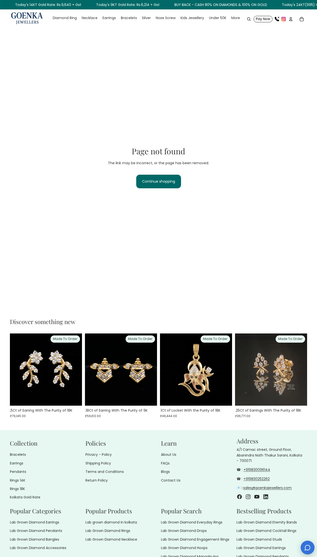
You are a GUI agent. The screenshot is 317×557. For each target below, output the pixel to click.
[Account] (290, 19)
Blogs (165, 471)
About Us (168, 454)
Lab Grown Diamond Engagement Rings (195, 539)
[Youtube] (257, 496)
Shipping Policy (98, 463)
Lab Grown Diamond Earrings (34, 522)
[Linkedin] (266, 496)
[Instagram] (283, 19)
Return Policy (96, 480)
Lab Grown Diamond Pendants (36, 530)
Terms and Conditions (104, 471)
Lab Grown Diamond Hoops (184, 547)
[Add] (74, 397)
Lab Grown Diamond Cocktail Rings (266, 530)
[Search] (248, 19)
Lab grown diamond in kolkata (111, 522)
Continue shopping (158, 181)
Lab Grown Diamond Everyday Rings (191, 522)
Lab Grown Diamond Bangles (34, 539)
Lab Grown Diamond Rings (107, 530)
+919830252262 (256, 478)
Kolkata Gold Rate (25, 497)
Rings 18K (17, 488)
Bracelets (18, 454)
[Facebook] (239, 496)
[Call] (277, 19)
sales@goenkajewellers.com (267, 487)
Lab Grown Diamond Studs (259, 539)
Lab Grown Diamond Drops (184, 530)
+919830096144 (256, 469)
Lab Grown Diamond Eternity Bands (267, 522)
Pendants (18, 471)
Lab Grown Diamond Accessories (38, 547)
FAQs (165, 463)
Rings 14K (17, 480)
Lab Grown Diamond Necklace (111, 539)
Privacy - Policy (98, 454)
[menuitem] (235, 18)
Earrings (16, 463)
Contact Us (171, 480)
